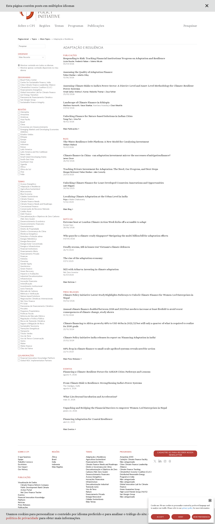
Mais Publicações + (71, 129)
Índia (54, 462)
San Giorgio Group (127, 494)
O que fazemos (24, 457)
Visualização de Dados (27, 482)
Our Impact (22, 467)
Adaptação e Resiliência (96, 457)
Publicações (23, 507)
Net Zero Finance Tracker (31, 492)
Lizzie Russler (68, 61)
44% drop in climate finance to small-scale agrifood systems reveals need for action (109, 348)
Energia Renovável (93, 497)
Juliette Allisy (83, 75)
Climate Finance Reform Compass (35, 485)
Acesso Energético (94, 477)
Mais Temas (91, 502)
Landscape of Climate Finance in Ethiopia (86, 102)
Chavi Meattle (116, 105)
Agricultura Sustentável (96, 459)
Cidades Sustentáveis (94, 499)
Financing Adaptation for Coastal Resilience (87, 419)
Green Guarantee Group (130, 489)
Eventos (21, 495)
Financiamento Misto (94, 462)
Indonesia (56, 464)
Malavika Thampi (96, 92)
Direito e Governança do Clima (98, 467)
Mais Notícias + (69, 282)
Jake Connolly (99, 172)
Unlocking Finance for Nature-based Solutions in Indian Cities (98, 116)
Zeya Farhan (111, 92)
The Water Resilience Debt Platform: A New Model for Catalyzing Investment (106, 141)
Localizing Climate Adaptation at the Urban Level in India (95, 196)
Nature (89, 492)
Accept (160, 517)
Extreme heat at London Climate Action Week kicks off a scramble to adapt (104, 221)
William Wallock (70, 144)
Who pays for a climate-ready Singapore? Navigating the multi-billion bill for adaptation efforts (115, 235)
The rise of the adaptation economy (83, 258)
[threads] (170, 461)
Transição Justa (92, 487)
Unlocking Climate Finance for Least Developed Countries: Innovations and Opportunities (113, 182)
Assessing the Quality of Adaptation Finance (88, 71)
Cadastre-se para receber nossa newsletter (175, 453)
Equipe (20, 459)
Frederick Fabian (81, 61)
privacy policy (187, 508)
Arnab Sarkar (68, 92)
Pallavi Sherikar (69, 75)
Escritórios (22, 464)
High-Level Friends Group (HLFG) (133, 492)
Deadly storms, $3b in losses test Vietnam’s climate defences (96, 246)
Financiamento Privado (95, 494)
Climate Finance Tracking (130, 469)
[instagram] (165, 461)
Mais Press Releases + (72, 359)
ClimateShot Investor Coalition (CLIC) (136, 472)
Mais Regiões (57, 467)
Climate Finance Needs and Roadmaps (102, 464)
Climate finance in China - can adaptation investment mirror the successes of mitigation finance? (117, 155)
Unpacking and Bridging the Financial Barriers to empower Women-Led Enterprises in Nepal (115, 407)
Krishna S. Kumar (81, 92)
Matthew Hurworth (71, 105)
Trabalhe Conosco (25, 462)
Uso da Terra (91, 489)
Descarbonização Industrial (97, 484)
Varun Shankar (86, 105)
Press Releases (24, 505)
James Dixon (68, 158)
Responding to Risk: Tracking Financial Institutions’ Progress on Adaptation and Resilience (114, 58)
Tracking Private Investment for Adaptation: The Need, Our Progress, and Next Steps (110, 169)
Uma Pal (77, 119)
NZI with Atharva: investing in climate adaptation (91, 269)
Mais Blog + (68, 209)
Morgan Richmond (71, 172)
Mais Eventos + (69, 429)
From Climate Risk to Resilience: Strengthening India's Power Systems (102, 382)
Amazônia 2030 (126, 457)
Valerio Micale (96, 61)
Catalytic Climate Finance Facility (134, 459)
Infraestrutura (91, 482)
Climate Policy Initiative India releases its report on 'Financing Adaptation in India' (109, 337)
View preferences (201, 517)
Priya (65, 199)
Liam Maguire (69, 186)
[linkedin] (160, 461)
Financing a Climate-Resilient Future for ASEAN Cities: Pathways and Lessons (106, 371)
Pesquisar (190, 26)
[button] (210, 500)
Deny (180, 517)
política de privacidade (22, 518)
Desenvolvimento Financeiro (98, 474)
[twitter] (155, 461)
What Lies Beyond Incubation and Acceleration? (90, 396)
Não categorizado (127, 462)
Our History (23, 469)
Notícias (21, 502)
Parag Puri (67, 119)
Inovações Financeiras (95, 479)
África (54, 457)
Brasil (54, 459)
